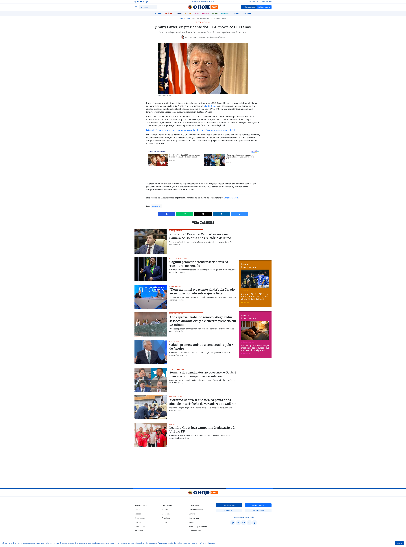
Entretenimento (202, 13)
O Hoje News (194, 505)
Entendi (399, 543)
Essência (137, 522)
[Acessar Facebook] (135, 1)
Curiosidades (139, 526)
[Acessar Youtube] (141, 1)
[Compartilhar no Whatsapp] (184, 214)
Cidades (179, 13)
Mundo (215, 13)
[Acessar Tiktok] (147, 1)
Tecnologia (166, 518)
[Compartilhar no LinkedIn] (221, 214)
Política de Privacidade (207, 543)
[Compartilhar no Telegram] (239, 214)
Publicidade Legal (229, 505)
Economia (225, 13)
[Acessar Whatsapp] (144, 1)
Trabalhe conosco (196, 509)
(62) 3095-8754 (254, 2)
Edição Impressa (258, 505)
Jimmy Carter (156, 206)
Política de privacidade (198, 526)
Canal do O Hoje (231, 198)
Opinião (165, 522)
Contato (192, 514)
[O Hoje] (203, 7)
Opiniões (236, 13)
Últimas (158, 13)
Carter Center (211, 106)
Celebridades (139, 518)
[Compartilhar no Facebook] (166, 214)
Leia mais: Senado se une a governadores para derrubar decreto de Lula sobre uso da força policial (190, 130)
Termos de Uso (195, 531)
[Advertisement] (255, 242)
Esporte (188, 13)
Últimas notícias (140, 505)
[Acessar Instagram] (138, 1)
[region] (203, 543)
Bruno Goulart (193, 37)
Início (181, 18)
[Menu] (136, 7)
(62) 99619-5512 (267, 2)
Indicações (138, 531)
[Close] (404, 541)
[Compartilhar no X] (203, 214)
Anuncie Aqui (194, 518)
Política (168, 13)
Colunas (247, 13)
